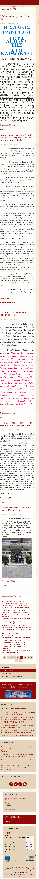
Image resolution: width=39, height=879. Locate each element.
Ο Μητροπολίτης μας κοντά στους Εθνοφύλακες (16, 509)
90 (11, 657)
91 (15, 657)
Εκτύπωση (7, 581)
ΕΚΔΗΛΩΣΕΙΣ (7, 673)
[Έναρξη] (4, 657)
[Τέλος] (20, 660)
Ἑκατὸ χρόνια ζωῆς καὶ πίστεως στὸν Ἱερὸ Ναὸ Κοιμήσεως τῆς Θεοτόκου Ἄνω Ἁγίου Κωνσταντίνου (17, 767)
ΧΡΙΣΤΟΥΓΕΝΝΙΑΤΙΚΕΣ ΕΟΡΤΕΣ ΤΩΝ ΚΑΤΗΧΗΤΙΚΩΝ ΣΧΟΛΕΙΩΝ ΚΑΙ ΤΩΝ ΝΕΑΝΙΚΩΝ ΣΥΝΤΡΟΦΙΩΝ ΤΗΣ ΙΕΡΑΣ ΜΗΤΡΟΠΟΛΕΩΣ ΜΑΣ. (17, 733)
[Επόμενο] (16, 660)
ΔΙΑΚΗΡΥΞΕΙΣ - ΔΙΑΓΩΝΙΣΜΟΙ (12, 677)
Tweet (4, 585)
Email (13, 125)
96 (31, 657)
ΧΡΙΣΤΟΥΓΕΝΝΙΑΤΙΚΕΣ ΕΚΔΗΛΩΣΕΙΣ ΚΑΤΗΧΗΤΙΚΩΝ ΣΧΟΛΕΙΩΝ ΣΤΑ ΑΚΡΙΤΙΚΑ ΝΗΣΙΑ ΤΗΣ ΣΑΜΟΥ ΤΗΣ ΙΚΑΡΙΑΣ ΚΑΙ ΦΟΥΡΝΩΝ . (18, 720)
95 (28, 657)
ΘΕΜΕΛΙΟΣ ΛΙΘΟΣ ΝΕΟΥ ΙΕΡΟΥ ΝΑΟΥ (15, 604)
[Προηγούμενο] (8, 657)
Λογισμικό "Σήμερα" (11, 809)
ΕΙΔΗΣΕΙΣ (5, 667)
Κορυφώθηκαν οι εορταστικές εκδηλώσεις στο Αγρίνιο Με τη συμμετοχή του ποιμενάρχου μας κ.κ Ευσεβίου (17, 621)
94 (25, 657)
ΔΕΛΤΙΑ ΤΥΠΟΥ (7, 670)
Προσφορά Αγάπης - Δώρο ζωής (13, 601)
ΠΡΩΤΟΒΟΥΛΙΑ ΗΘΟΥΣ (10, 634)
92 (18, 657)
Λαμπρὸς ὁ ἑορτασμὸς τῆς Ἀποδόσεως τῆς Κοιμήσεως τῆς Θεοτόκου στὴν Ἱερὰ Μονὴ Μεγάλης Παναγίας (17, 749)
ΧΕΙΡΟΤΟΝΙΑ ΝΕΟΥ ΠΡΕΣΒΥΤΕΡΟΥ (13, 709)
